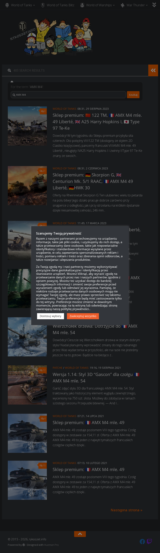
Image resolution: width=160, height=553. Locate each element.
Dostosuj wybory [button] (50, 316)
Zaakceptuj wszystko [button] (83, 316)
